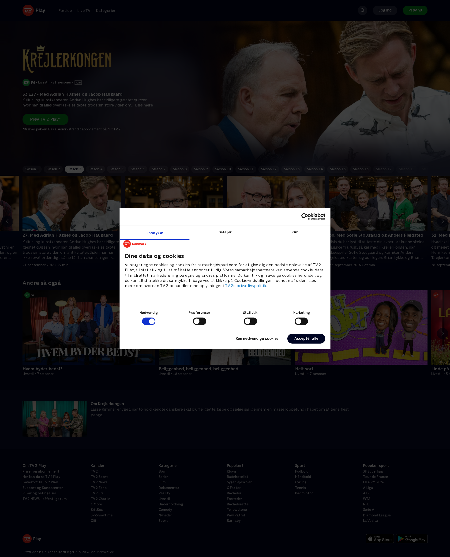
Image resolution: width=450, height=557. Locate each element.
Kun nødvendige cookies (257, 338)
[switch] (199, 321)
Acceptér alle (306, 338)
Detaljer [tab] (225, 232)
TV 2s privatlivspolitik (245, 286)
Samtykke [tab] (154, 233)
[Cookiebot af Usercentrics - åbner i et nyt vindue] (304, 216)
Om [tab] (295, 232)
